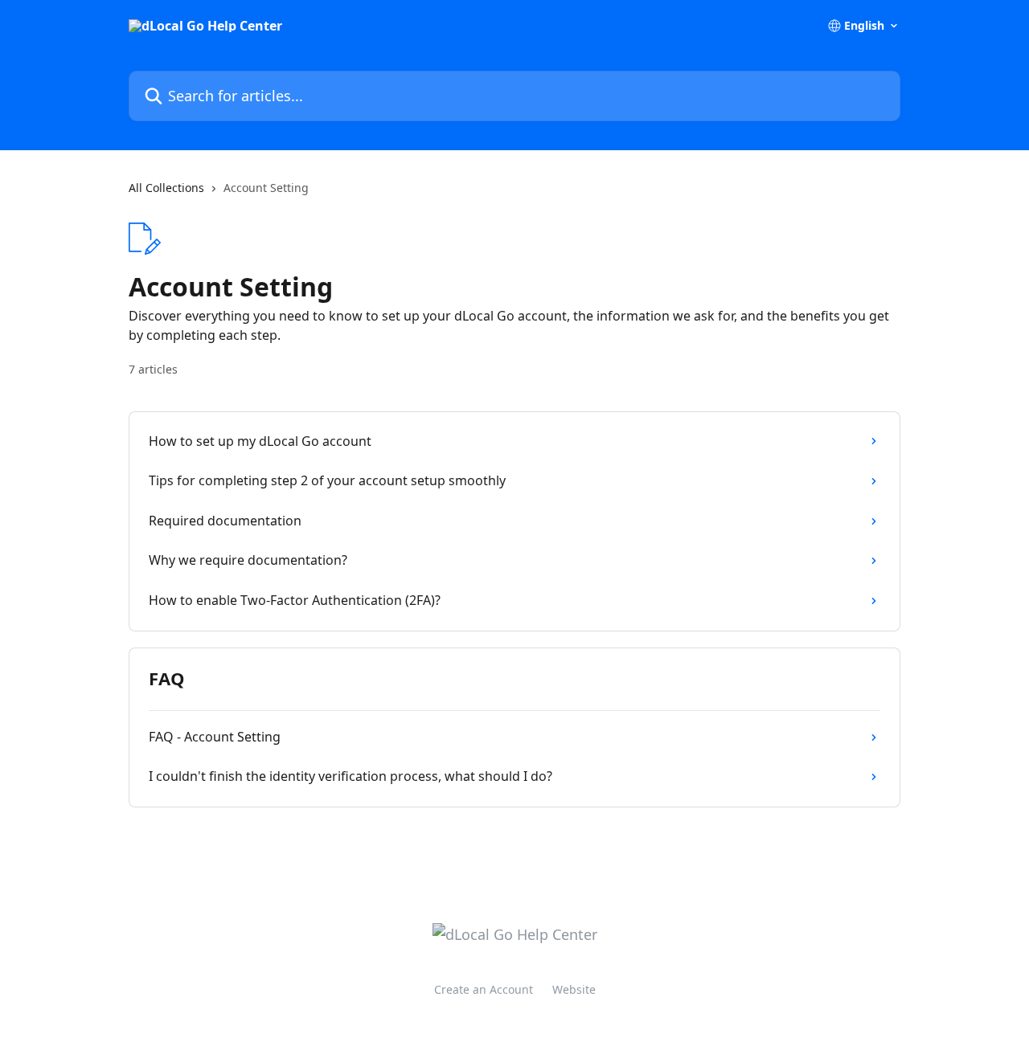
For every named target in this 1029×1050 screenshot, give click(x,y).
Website (574, 989)
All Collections (166, 187)
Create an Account (483, 989)
